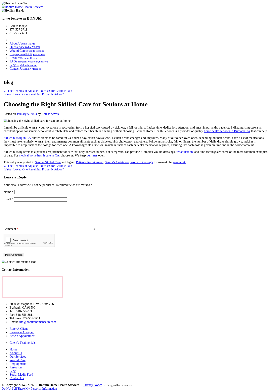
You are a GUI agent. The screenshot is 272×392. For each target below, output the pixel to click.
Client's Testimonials (22, 342)
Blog (13, 371)
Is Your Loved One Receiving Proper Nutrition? (36, 94)
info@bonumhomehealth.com (37, 322)
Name (9, 192)
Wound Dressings (141, 162)
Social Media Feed (21, 374)
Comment (11, 229)
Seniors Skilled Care (48, 162)
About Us (16, 353)
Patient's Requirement (89, 162)
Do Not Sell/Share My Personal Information (29, 388)
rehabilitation (184, 151)
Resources (16, 367)
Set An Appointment (22, 336)
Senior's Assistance (117, 162)
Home (13, 349)
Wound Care (17, 360)
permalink (179, 162)
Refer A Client (19, 328)
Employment (18, 363)
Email (8, 199)
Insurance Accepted (22, 332)
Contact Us (17, 378)
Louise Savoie (51, 114)
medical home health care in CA (39, 155)
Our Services (18, 356)
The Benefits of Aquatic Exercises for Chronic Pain (38, 90)
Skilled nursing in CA (17, 138)
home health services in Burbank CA (227, 131)
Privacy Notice (92, 385)
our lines (92, 155)
